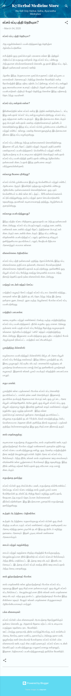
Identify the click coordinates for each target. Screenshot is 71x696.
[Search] (66, 7)
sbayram (42, 690)
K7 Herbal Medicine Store (35, 5)
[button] (66, 23)
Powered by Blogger (37, 683)
